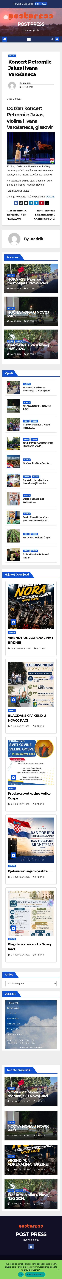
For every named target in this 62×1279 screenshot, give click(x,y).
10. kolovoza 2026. (20, 1204)
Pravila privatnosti (35, 1274)
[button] (52, 39)
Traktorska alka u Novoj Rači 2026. (28, 347)
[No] (58, 1269)
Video (10, 341)
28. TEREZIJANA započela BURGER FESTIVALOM (16, 214)
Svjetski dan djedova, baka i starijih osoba (35, 482)
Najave (27, 477)
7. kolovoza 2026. (21, 726)
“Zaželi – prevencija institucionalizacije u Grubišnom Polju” (44, 214)
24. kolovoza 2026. (20, 1101)
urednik (27, 83)
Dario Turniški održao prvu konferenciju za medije (35, 520)
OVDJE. (50, 196)
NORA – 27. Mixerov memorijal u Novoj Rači (27, 281)
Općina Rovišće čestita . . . (38, 463)
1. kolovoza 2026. (21, 955)
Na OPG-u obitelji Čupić (36, 537)
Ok (21, 1274)
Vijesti (12, 56)
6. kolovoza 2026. (21, 804)
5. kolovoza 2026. (21, 877)
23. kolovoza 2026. (20, 1135)
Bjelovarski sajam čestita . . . (30, 871)
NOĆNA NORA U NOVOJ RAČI (28, 314)
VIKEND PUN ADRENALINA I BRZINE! (28, 1162)
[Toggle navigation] (29, 39)
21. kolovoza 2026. (21, 648)
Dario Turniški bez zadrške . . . (34, 500)
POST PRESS (31, 24)
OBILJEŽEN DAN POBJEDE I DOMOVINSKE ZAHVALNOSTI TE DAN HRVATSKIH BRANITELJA (38, 448)
